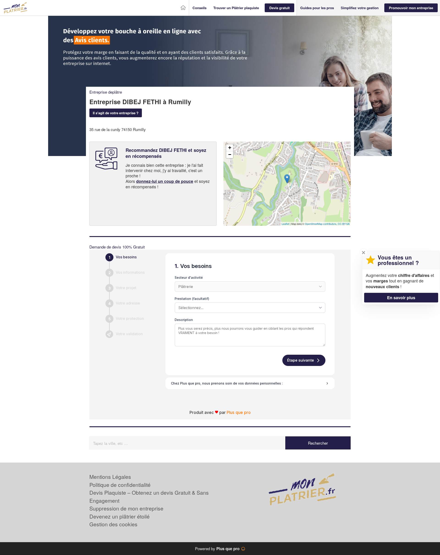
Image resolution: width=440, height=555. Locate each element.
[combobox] (248, 307)
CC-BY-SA (343, 224)
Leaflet (285, 224)
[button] (199, 8)
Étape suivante (300, 360)
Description (184, 320)
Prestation (192, 299)
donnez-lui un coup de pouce (164, 181)
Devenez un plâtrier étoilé (119, 516)
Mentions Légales (110, 476)
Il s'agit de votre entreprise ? (115, 112)
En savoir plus (401, 297)
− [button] (229, 154)
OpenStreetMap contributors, (321, 224)
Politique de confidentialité (120, 484)
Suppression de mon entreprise (126, 508)
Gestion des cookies (113, 524)
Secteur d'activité (189, 277)
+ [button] (229, 148)
